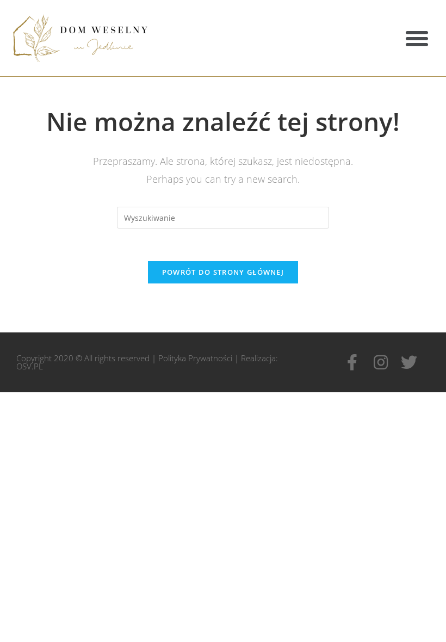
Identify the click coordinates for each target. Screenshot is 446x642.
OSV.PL (29, 366)
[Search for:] (223, 217)
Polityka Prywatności (195, 358)
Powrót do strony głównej (223, 272)
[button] (417, 38)
